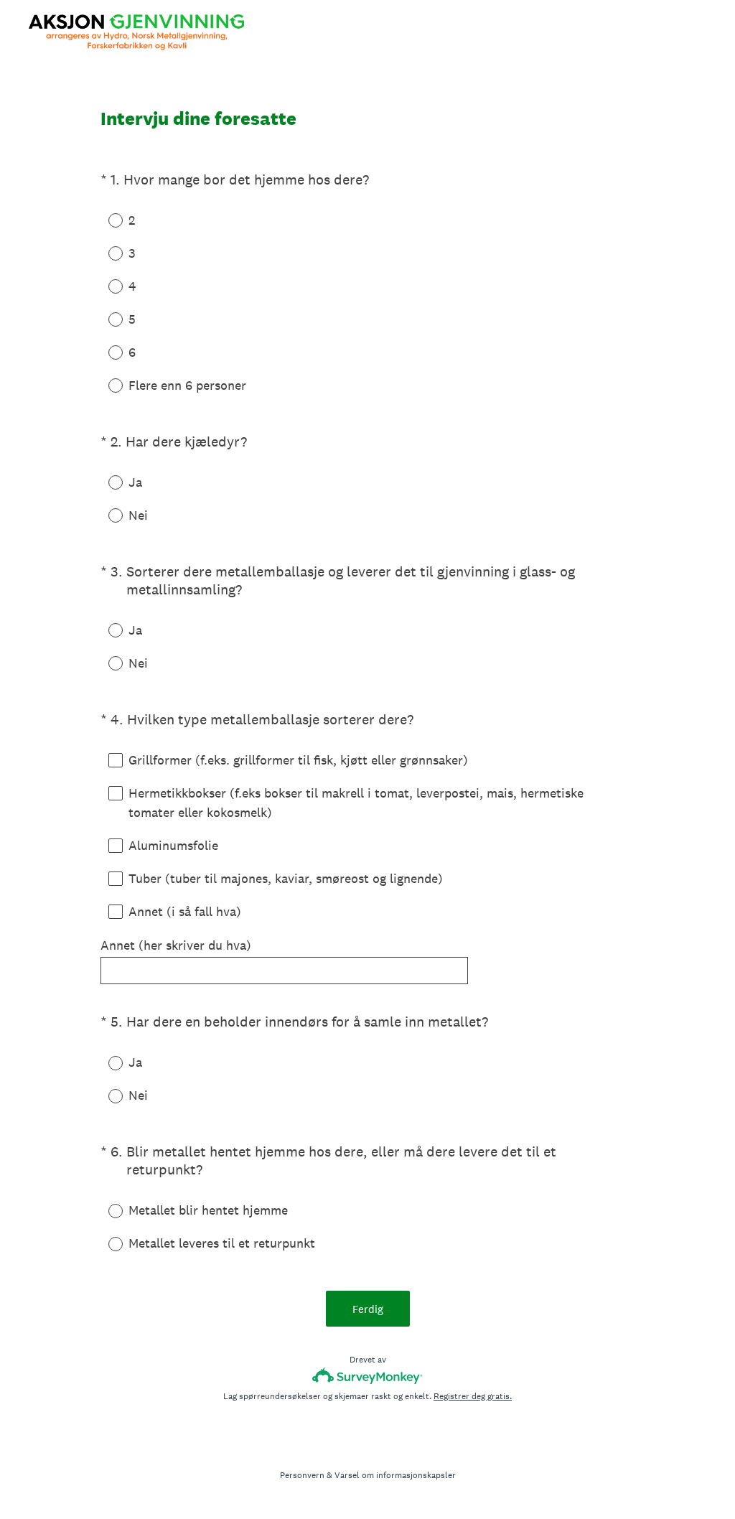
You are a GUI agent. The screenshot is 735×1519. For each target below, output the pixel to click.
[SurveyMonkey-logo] (368, 1375)
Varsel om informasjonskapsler (395, 1475)
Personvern (302, 1475)
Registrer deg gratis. (473, 1396)
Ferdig (367, 1309)
